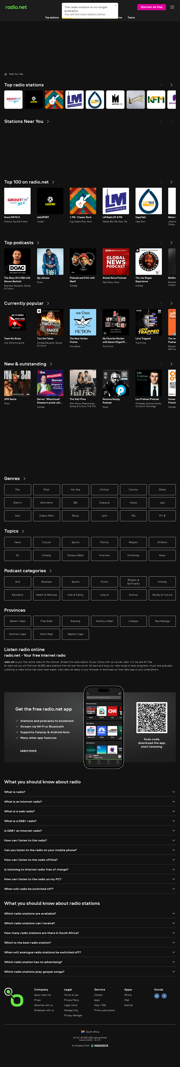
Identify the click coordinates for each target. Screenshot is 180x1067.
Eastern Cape (17, 621)
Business (46, 582)
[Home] (5, 74)
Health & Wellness (46, 595)
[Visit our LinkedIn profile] (156, 996)
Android (128, 1005)
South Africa (92, 1032)
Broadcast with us (44, 1010)
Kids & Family (75, 595)
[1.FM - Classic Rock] (54, 99)
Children (162, 542)
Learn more (28, 750)
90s (133, 516)
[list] (90, 99)
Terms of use (71, 995)
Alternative (46, 503)
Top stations (52, 17)
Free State (47, 621)
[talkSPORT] (34, 99)
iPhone (128, 995)
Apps (97, 1000)
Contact (98, 995)
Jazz (162, 503)
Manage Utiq (71, 1010)
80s (76, 503)
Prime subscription (104, 1010)
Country (133, 489)
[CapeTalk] (95, 99)
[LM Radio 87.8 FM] (74, 99)
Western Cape (75, 634)
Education (17, 595)
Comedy (46, 555)
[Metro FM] (115, 99)
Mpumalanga (162, 621)
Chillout (104, 489)
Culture (46, 542)
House (133, 503)
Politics (104, 542)
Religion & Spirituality (133, 582)
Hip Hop (75, 489)
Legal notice (70, 1005)
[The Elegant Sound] (136, 99)
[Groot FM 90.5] (13, 99)
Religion (133, 542)
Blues (75, 516)
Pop (17, 489)
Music (162, 555)
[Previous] (161, 83)
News (18, 542)
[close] (116, 5)
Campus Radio (75, 555)
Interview (104, 555)
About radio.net (42, 995)
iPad (126, 1000)
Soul (17, 516)
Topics (131, 17)
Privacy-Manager (73, 1015)
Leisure (104, 595)
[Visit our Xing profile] (164, 996)
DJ (17, 555)
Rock (46, 489)
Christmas (133, 555)
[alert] (90, 11)
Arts (17, 582)
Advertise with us (43, 1005)
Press (37, 1000)
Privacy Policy (71, 1000)
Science (133, 595)
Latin (104, 516)
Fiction (104, 582)
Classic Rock (46, 516)
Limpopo (133, 621)
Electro (18, 503)
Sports (75, 542)
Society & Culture (162, 595)
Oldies (162, 489)
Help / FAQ (100, 1005)
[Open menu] (172, 7)
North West (46, 634)
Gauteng (75, 621)
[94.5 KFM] (156, 99)
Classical (104, 503)
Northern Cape (17, 634)
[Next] (171, 83)
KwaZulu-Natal (104, 621)
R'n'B (162, 516)
